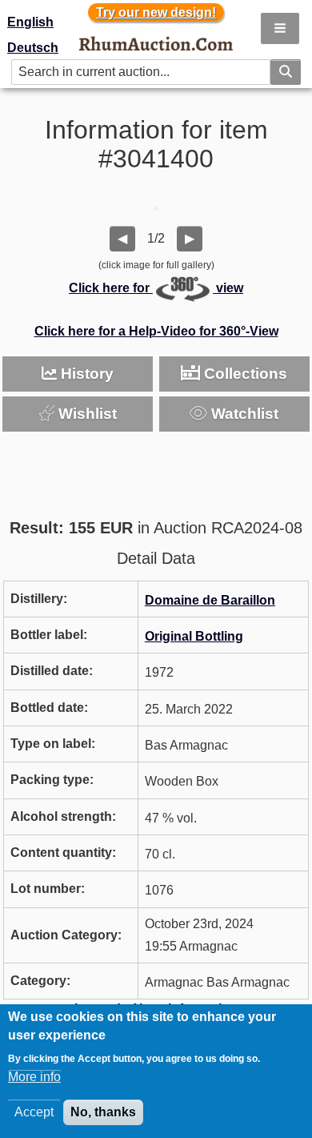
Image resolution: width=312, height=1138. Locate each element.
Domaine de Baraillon (210, 600)
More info (34, 1077)
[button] (280, 28)
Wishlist (85, 413)
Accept (34, 1112)
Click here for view (156, 288)
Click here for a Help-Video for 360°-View (156, 331)
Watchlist (242, 413)
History (85, 373)
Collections (243, 373)
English (30, 22)
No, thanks (103, 1112)
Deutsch (32, 47)
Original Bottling (194, 636)
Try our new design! (156, 12)
